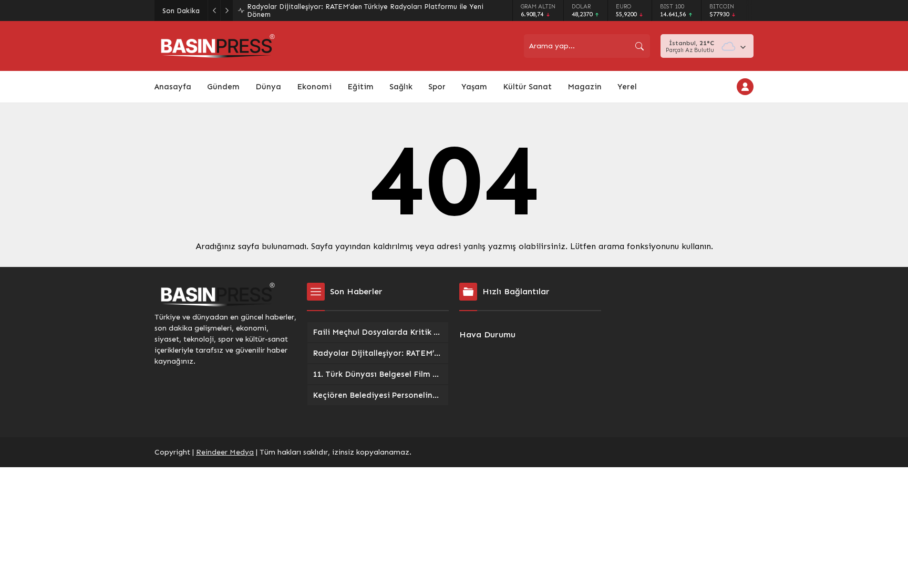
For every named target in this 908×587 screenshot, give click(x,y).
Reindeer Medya (225, 452)
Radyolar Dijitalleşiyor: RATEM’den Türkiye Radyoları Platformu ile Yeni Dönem (365, 10)
